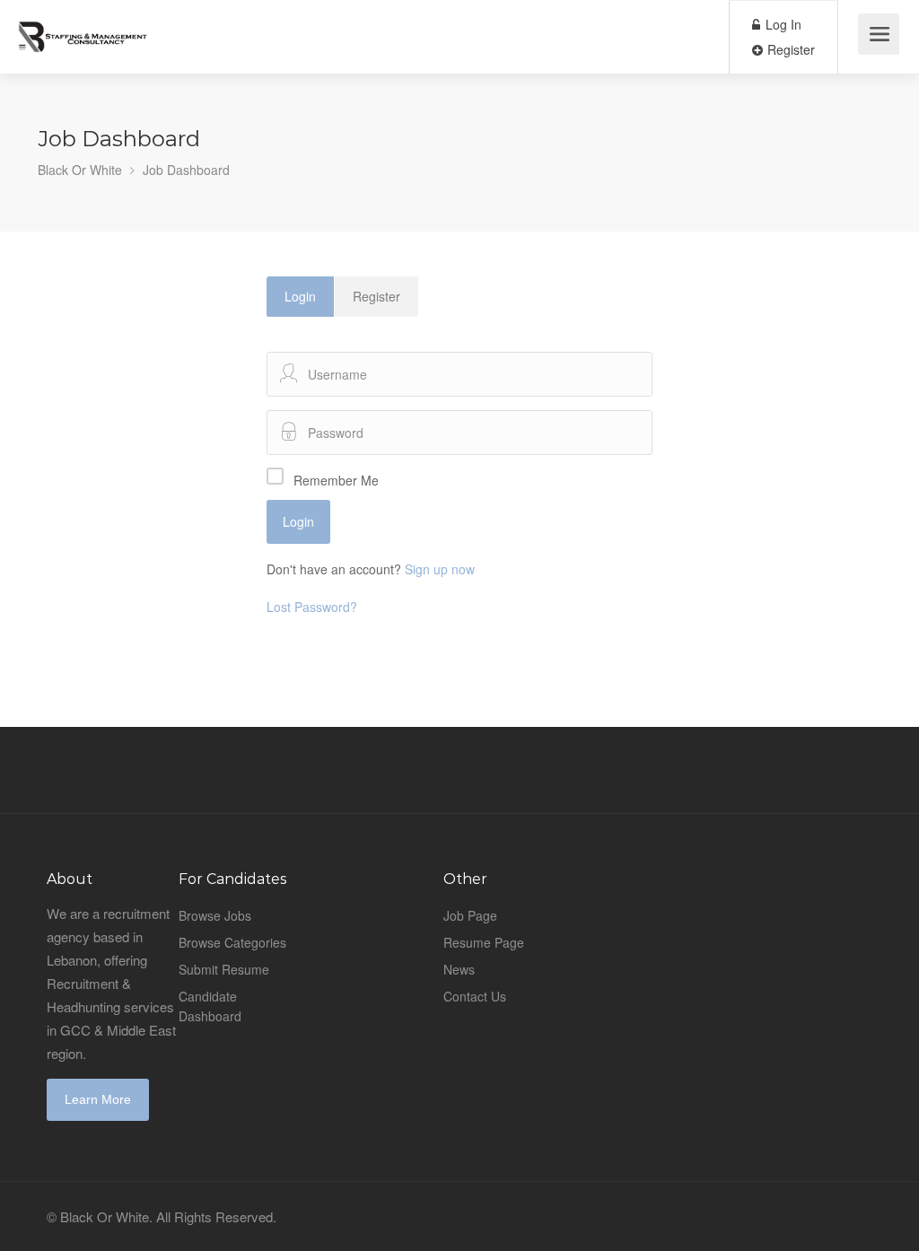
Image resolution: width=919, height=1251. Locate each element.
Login (300, 296)
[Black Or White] (83, 26)
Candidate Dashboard (210, 1006)
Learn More (98, 1099)
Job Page (470, 915)
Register (789, 49)
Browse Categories (232, 942)
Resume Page (483, 942)
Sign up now (440, 569)
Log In (781, 24)
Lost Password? (312, 607)
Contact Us (474, 996)
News (459, 969)
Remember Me (336, 480)
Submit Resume (224, 969)
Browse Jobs (215, 915)
